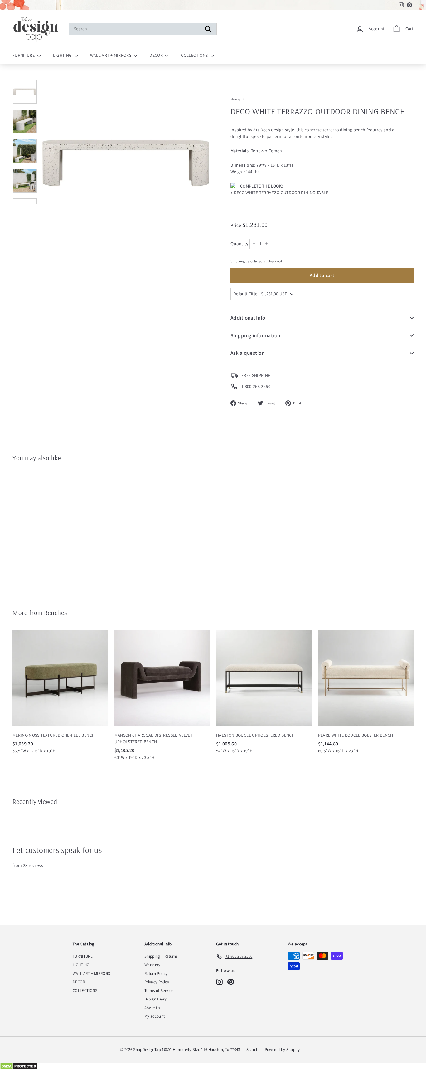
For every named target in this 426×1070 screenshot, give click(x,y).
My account (154, 1016)
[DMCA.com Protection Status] (213, 1066)
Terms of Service (158, 990)
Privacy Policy (156, 981)
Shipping (237, 261)
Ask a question (247, 352)
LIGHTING (63, 55)
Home (235, 99)
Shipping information (255, 335)
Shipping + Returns (160, 956)
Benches (55, 612)
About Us (152, 1007)
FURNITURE (24, 55)
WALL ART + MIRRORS (111, 55)
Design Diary (155, 999)
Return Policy (156, 973)
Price (236, 225)
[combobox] (143, 29)
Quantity (239, 244)
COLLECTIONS (195, 55)
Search (252, 1049)
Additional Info (247, 317)
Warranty (152, 964)
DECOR (156, 55)
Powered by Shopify (282, 1049)
